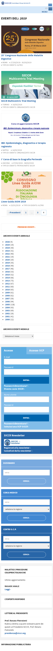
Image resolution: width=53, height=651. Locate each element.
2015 (7, 274)
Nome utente (10, 394)
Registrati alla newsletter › (17, 447)
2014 (7, 277)
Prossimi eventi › (27, 227)
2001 (7, 316)
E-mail (7, 357)
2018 (7, 265)
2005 (7, 304)
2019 (7, 262)
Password (8, 367)
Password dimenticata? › (16, 386)
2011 (7, 286)
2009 (7, 292)
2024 (7, 247)
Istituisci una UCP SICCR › (16, 426)
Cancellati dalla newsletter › (18, 450)
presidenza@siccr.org (15, 633)
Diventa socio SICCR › (14, 389)
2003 (7, 310)
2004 (7, 307)
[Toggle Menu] (46, 8)
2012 (7, 283)
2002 (7, 313)
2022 (7, 253)
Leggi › (8, 589)
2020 (7, 259)
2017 (7, 268)
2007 (7, 298)
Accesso (8, 351)
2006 (7, 301)
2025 (7, 244)
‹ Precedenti (14, 212)
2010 (7, 289)
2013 (7, 280)
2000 (7, 319)
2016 (7, 271)
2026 (7, 241)
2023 (7, 250)
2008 (7, 295)
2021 (7, 256)
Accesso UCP (36, 351)
